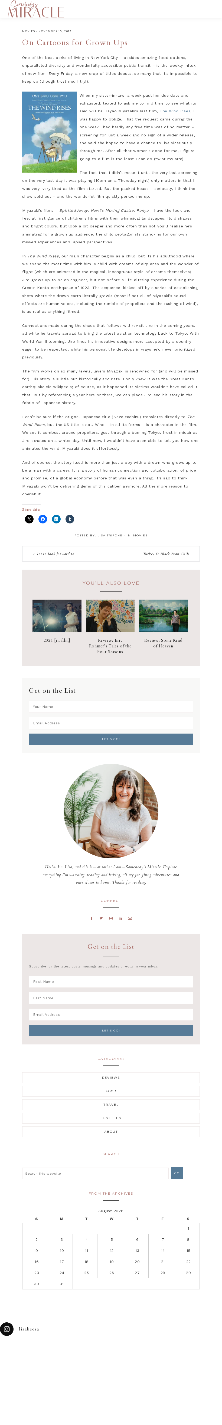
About (111, 1132)
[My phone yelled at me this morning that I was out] (97, 1350)
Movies (28, 31)
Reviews (111, 1078)
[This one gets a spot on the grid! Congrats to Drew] (180, 1350)
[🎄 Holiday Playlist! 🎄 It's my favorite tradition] (42, 1350)
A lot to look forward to (53, 553)
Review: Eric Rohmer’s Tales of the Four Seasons (110, 646)
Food (111, 1091)
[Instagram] (111, 918)
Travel (111, 1105)
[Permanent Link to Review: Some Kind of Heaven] (163, 631)
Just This (111, 1118)
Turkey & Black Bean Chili (166, 553)
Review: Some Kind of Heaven (163, 643)
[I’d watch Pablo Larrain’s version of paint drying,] (69, 1350)
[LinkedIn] (120, 918)
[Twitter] (101, 918)
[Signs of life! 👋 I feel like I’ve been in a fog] (153, 1350)
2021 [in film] (57, 640)
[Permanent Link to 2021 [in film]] (56, 631)
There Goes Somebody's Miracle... (35, 9)
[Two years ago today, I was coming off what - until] (14, 1350)
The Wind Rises (175, 111)
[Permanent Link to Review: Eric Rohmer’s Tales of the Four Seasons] (110, 631)
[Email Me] (130, 918)
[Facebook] (92, 918)
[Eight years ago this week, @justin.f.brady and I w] (125, 1350)
